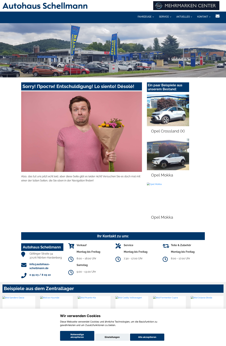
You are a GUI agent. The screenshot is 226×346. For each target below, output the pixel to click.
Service (164, 16)
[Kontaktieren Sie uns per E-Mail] (218, 16)
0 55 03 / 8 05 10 (40, 274)
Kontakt (202, 16)
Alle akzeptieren (147, 337)
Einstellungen (112, 337)
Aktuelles (183, 16)
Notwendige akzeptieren (77, 335)
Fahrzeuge (145, 16)
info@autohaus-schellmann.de (39, 266)
